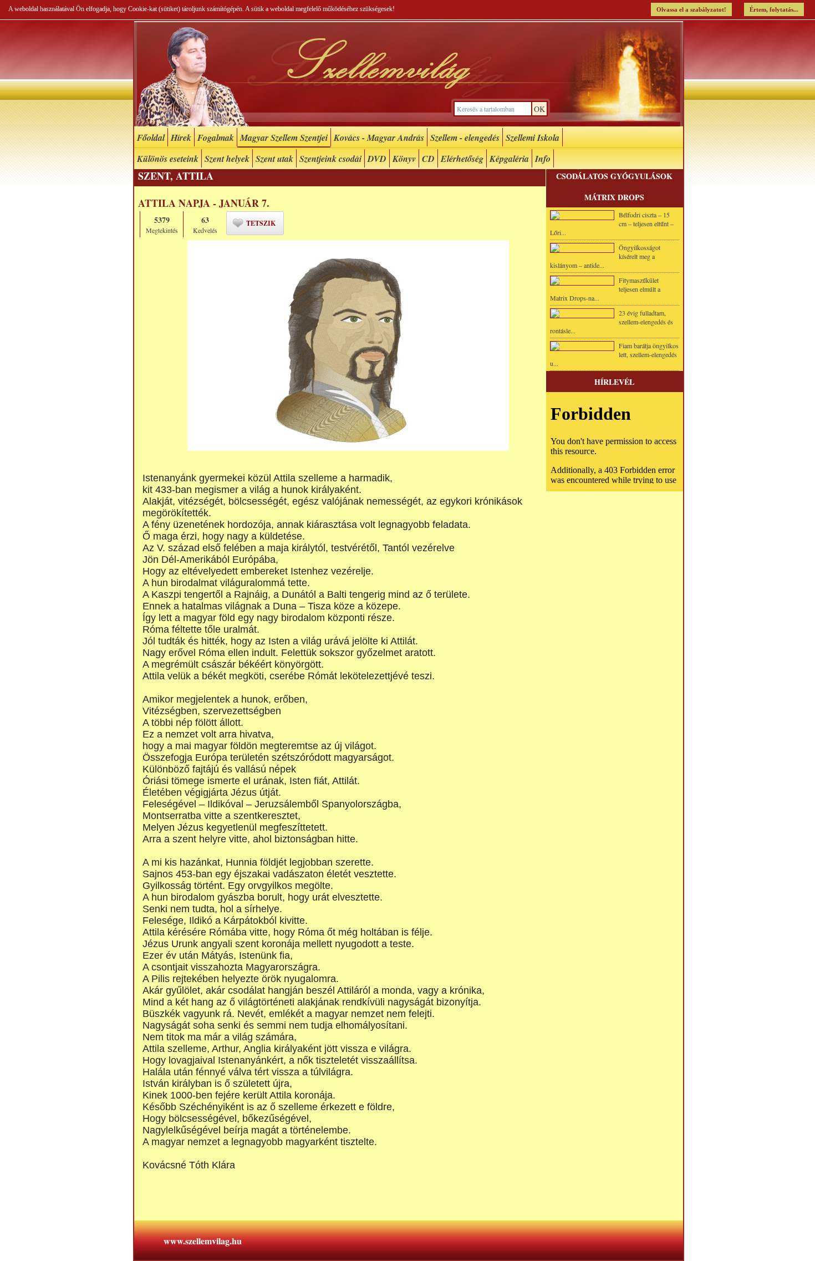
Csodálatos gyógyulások (614, 176)
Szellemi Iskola (532, 137)
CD (428, 158)
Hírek (181, 137)
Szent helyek (227, 158)
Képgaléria (509, 158)
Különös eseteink (167, 158)
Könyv (404, 158)
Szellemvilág (408, 73)
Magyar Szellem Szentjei (284, 137)
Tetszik (261, 223)
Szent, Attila (175, 176)
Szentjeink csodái (330, 158)
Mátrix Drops (614, 197)
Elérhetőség (462, 158)
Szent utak (274, 158)
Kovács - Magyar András (379, 137)
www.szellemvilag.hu (203, 1240)
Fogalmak (215, 137)
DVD (377, 158)
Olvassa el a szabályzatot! (691, 9)
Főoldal (151, 137)
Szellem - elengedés (465, 137)
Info (543, 158)
